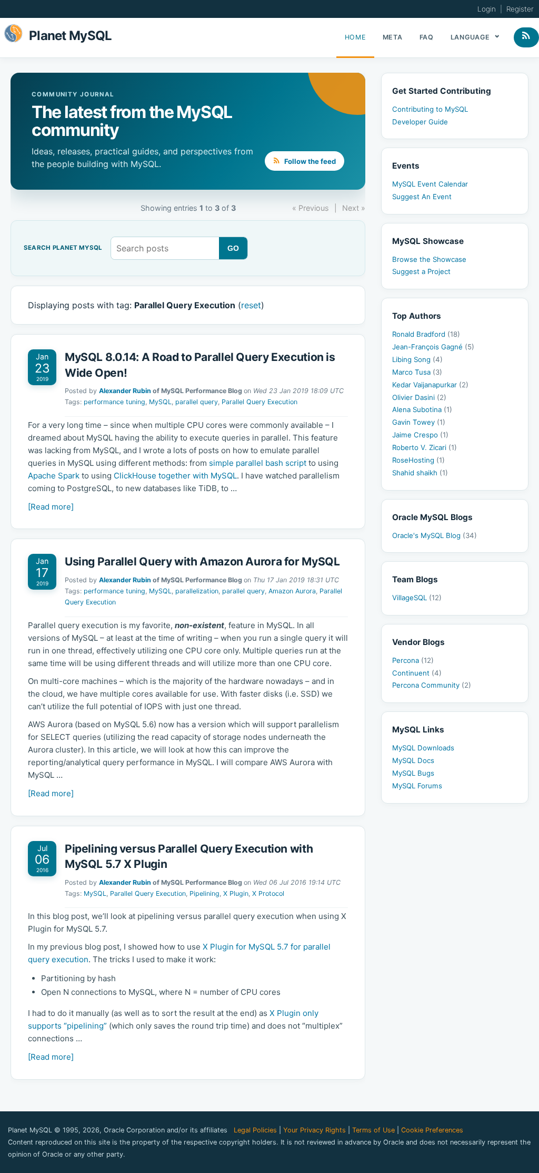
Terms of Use (373, 1130)
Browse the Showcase (429, 259)
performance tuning (114, 402)
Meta (393, 37)
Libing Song (417, 359)
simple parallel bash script (257, 463)
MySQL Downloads (423, 748)
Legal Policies (255, 1130)
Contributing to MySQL (430, 109)
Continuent (417, 673)
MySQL (160, 402)
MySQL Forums (417, 785)
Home (355, 37)
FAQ (427, 37)
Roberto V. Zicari (424, 447)
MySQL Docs (413, 760)
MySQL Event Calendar (430, 184)
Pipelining (204, 893)
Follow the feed (309, 161)
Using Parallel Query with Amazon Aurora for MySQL (202, 561)
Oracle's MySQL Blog (434, 535)
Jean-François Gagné (433, 347)
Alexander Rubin (125, 391)
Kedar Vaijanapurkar (430, 384)
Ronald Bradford (426, 334)
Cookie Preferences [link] (432, 1130)
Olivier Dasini (419, 397)
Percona (413, 660)
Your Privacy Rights (314, 1130)
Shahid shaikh (420, 472)
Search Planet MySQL (63, 248)
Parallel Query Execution (259, 402)
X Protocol (268, 893)
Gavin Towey (418, 422)
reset (251, 305)
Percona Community (431, 685)
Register (520, 9)
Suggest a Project (421, 271)
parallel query (196, 402)
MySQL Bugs (413, 773)
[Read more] (51, 507)
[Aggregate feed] (526, 37)
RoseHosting (418, 460)
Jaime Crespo (420, 435)
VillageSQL (417, 597)
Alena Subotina (422, 409)
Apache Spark (53, 476)
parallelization (196, 591)
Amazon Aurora (292, 591)
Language (471, 37)
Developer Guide (420, 122)
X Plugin (235, 893)
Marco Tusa (417, 372)
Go (233, 248)
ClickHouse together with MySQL (175, 476)
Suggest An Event (422, 196)
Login (486, 9)
